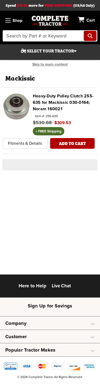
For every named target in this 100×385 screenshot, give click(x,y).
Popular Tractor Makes (30, 350)
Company (15, 323)
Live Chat (61, 286)
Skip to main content (50, 64)
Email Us (79, 287)
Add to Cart (72, 143)
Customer (16, 337)
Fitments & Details (25, 143)
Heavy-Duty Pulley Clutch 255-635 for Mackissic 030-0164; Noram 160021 (63, 102)
